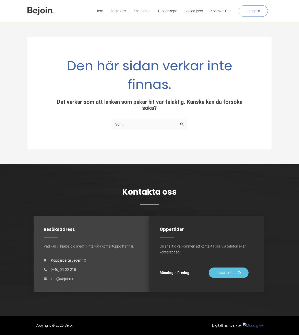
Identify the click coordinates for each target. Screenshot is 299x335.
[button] (253, 11)
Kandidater (142, 11)
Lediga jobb (193, 11)
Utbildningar (167, 11)
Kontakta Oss (220, 11)
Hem (99, 11)
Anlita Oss (118, 11)
